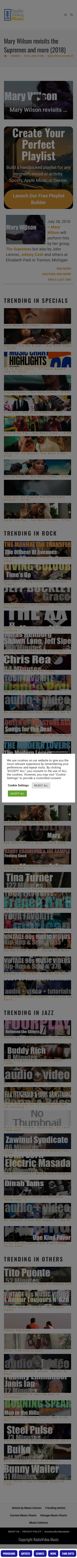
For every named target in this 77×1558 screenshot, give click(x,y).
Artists (25, 1553)
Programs (9, 1553)
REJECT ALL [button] (41, 785)
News (53, 1553)
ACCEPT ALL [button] (17, 793)
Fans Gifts (68, 1553)
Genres (40, 1553)
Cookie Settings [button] (18, 785)
